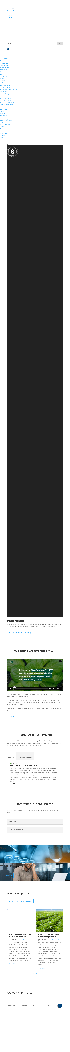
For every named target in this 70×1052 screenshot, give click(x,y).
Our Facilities (4, 76)
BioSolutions (4, 91)
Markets (2, 96)
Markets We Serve (5, 98)
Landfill (2, 111)
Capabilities (3, 80)
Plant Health (3, 113)
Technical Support (5, 87)
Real (4, 63)
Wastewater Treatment (7, 100)
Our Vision (3, 74)
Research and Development (8, 89)
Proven (4, 67)
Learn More (7, 857)
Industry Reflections (6, 120)
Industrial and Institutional (8, 102)
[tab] (11, 756)
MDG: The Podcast (5, 124)
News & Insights (5, 118)
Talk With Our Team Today (20, 632)
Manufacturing (4, 94)
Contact (9, 18)
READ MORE (12, 964)
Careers (9, 15)
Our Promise (4, 61)
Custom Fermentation (6, 105)
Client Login (11, 8)
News (1, 122)
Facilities (2, 83)
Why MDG (3, 78)
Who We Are (3, 70)
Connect (2, 127)
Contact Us (14, 783)
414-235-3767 (11, 11)
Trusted (5, 65)
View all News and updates (20, 901)
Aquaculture (4, 116)
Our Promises (4, 59)
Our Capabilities (5, 85)
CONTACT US (14, 716)
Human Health (4, 107)
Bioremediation (4, 109)
